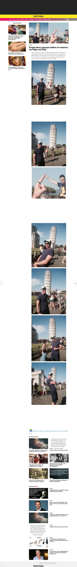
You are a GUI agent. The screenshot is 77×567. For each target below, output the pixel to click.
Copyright (41, 562)
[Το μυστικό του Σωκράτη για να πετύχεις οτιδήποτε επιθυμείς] (38, 473)
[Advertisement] (38, 7)
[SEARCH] (65, 19)
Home (10, 19)
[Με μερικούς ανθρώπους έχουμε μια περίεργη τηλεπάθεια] (59, 473)
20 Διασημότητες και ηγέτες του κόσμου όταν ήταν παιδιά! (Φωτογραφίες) (58, 465)
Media (13, 19)
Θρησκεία (10, 65)
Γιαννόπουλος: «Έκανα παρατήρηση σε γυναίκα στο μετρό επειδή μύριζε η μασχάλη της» (59, 552)
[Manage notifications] (2, 565)
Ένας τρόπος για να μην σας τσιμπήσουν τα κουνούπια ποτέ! (16, 53)
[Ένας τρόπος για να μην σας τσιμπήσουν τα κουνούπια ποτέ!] (17, 47)
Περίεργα (22, 19)
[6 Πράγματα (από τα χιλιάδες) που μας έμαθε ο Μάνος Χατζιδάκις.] (38, 493)
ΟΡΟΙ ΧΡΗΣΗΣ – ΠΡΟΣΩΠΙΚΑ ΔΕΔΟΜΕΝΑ (50, 562)
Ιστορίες (17, 19)
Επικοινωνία (54, 563)
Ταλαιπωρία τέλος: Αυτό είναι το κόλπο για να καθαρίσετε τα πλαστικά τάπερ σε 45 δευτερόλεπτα (16, 37)
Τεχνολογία (31, 19)
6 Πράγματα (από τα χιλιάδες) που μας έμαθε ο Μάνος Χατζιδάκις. (59, 490)
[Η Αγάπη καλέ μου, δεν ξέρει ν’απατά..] (59, 443)
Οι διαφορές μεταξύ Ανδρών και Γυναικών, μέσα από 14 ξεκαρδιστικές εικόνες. (59, 540)
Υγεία (36, 19)
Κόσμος (26, 19)
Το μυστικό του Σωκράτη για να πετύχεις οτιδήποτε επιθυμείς (36, 480)
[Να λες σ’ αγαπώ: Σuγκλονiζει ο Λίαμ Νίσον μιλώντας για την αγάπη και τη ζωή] (38, 505)
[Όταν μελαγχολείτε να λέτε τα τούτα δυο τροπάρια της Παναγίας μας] (17, 61)
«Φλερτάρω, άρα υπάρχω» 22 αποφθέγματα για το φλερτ (36, 465)
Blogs (31, 433)
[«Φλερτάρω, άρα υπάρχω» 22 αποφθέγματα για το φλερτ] (38, 459)
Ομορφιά (40, 19)
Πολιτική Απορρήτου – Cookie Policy (45, 563)
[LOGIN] (68, 19)
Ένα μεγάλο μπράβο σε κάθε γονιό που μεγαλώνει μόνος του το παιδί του (38, 450)
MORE (49, 19)
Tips (9, 50)
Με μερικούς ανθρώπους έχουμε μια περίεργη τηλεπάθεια (58, 480)
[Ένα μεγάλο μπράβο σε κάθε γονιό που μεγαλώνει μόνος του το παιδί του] (38, 443)
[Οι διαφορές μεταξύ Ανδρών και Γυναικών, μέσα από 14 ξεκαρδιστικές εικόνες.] (38, 542)
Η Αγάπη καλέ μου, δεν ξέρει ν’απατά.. (59, 450)
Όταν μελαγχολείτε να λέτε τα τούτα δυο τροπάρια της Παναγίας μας (16, 68)
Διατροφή (45, 19)
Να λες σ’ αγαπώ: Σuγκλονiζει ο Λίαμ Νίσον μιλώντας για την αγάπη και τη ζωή (59, 504)
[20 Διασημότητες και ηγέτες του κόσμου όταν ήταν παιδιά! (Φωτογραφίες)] (59, 458)
